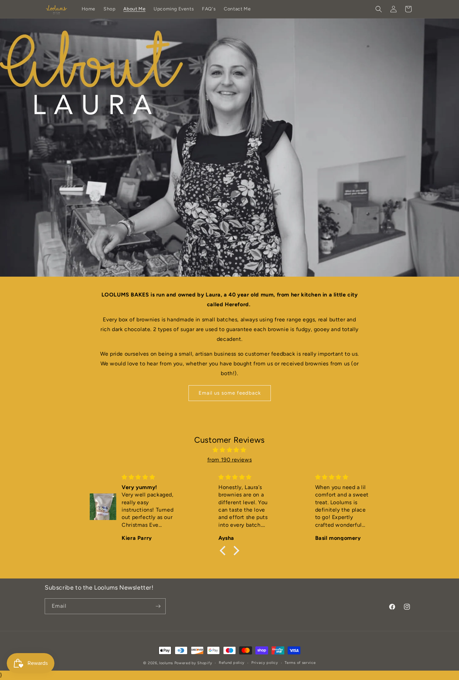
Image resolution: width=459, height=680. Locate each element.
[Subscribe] (158, 606)
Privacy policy (264, 663)
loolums (166, 663)
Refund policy (232, 663)
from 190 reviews (229, 459)
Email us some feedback (230, 393)
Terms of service (300, 663)
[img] (229, 450)
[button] (378, 9)
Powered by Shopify (193, 663)
